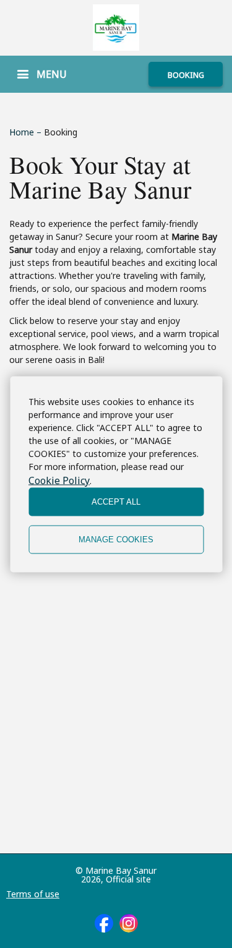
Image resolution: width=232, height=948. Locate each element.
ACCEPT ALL (116, 501)
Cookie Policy (59, 480)
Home (23, 132)
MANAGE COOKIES (116, 539)
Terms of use (32, 894)
